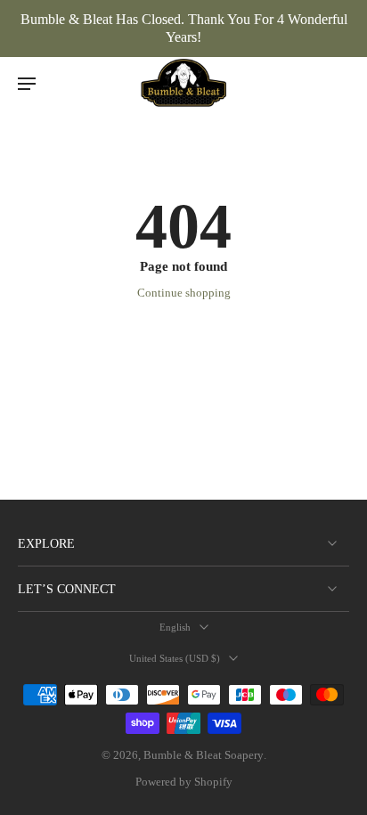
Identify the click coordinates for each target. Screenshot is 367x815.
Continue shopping (184, 293)
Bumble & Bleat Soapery (203, 755)
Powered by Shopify (183, 782)
